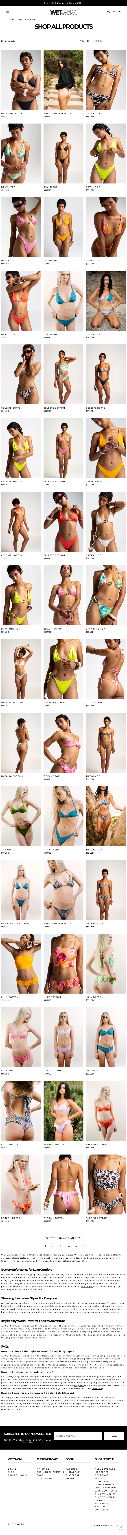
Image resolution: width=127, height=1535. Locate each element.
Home (12, 20)
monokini (32, 1312)
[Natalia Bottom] (21, 669)
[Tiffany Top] (63, 743)
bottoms (74, 1306)
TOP (121, 1530)
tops (61, 1306)
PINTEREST (72, 1475)
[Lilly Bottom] (106, 890)
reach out (97, 1388)
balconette (15, 1312)
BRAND (12, 1469)
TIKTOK (70, 1478)
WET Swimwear (13, 1326)
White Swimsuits (106, 1491)
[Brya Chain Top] (21, 80)
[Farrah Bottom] (63, 1111)
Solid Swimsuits (106, 1488)
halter (4, 1312)
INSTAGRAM (73, 1472)
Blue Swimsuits (105, 1497)
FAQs (40, 1475)
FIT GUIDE (43, 1469)
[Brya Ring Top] (106, 522)
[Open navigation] (13, 11)
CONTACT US (44, 1478)
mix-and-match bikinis (44, 1359)
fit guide (79, 1385)
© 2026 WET (15, 1524)
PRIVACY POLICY (18, 1475)
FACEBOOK (72, 1469)
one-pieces (87, 1286)
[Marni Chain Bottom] (63, 80)
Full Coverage (105, 1469)
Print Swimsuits (106, 1484)
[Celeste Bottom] (21, 374)
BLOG (11, 1472)
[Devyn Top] (106, 80)
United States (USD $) (104, 1525)
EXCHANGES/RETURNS (50, 1472)
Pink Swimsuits (105, 1494)
